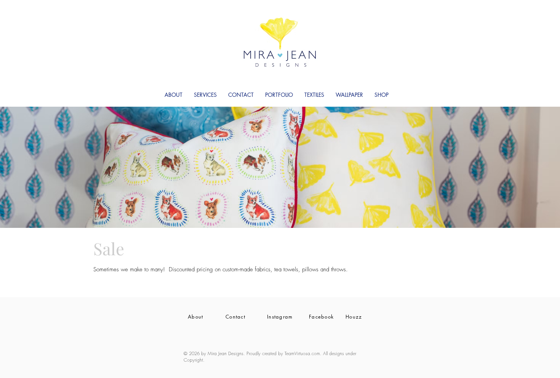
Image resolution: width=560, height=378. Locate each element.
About (195, 316)
